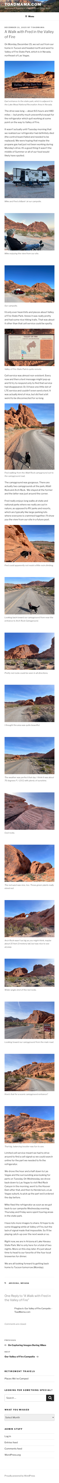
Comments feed (13, 1448)
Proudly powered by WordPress (20, 1475)
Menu (31, 16)
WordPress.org (13, 1454)
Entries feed (11, 1442)
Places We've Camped (16, 1378)
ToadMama (38, 27)
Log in (8, 1436)
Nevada (25, 1283)
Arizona (14, 1283)
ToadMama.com (23, 4)
